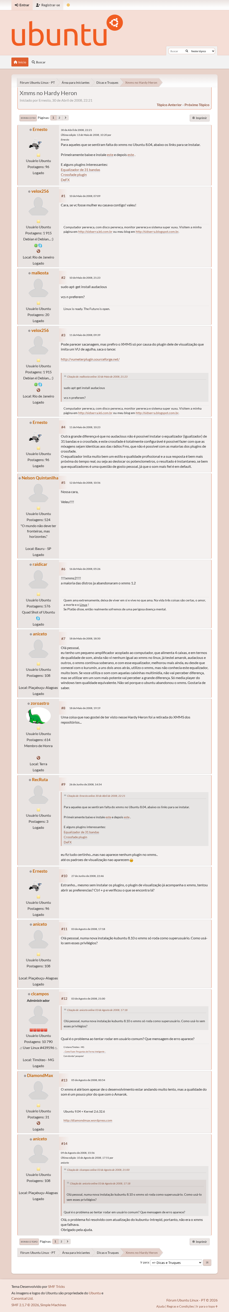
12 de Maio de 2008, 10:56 (84, 482)
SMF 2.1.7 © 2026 (25, 1305)
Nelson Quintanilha (40, 477)
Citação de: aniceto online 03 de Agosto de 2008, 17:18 (97, 1010)
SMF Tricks (56, 1286)
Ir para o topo (29, 1241)
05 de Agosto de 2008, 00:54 (88, 1080)
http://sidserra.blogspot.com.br (157, 231)
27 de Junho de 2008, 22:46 (87, 875)
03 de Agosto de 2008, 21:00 (88, 998)
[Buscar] (186, 51)
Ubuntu (95, 1293)
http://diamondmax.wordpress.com (88, 1120)
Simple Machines (53, 1305)
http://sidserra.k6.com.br (95, 231)
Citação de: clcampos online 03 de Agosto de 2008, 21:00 (98, 1169)
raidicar (40, 564)
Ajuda (160, 1306)
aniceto (40, 633)
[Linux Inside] (38, 251)
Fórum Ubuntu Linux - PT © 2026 (192, 1300)
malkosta (40, 272)
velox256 (40, 191)
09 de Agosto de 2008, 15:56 (78, 1152)
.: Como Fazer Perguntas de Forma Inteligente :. (85, 1051)
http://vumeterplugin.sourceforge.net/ (90, 359)
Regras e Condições (180, 1306)
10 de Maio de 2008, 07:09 (84, 195)
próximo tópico (196, 105)
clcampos (40, 993)
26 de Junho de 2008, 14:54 (85, 784)
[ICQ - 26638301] (36, 245)
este (110, 154)
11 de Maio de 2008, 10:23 (84, 427)
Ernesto (40, 129)
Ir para (144, 1262)
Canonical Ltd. (22, 1298)
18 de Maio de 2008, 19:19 (84, 708)
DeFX (65, 179)
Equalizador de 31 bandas (80, 169)
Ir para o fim (28, 118)
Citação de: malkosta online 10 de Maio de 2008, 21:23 (97, 376)
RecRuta (40, 779)
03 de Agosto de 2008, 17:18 (88, 928)
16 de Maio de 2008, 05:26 (84, 568)
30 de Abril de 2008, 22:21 (76, 129)
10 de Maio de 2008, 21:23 (84, 277)
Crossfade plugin (74, 174)
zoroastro (40, 703)
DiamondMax (40, 1075)
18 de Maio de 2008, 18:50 (84, 638)
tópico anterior (169, 105)
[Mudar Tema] (68, 5)
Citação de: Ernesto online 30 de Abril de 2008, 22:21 (96, 795)
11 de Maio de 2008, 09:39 (84, 334)
